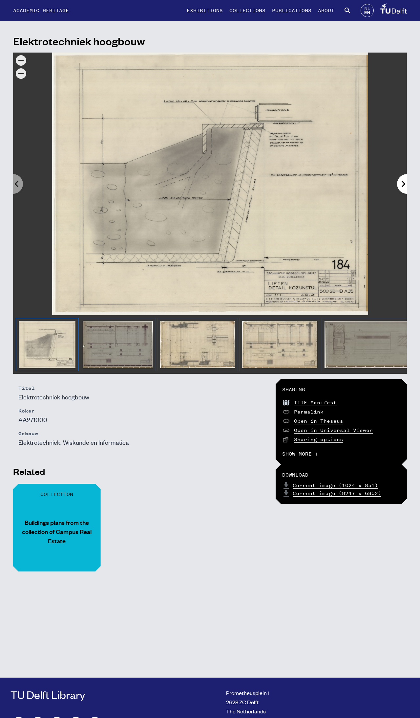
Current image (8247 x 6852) (337, 493)
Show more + (300, 454)
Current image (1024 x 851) (335, 485)
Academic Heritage (41, 10)
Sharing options (318, 439)
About (326, 10)
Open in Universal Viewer (333, 430)
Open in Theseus (318, 421)
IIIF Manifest (315, 402)
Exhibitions (205, 10)
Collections (247, 10)
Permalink (309, 412)
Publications (291, 10)
